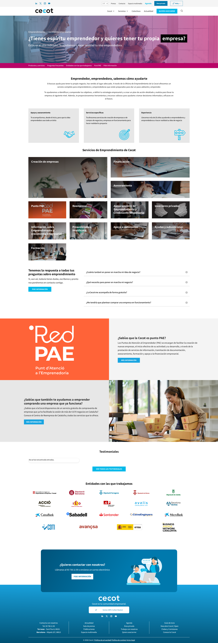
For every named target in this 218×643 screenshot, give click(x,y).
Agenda (148, 3)
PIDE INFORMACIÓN (40, 289)
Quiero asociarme (129, 632)
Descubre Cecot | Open (169, 626)
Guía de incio (169, 623)
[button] (111, 11)
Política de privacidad (102, 640)
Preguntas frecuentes (55, 66)
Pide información (110, 66)
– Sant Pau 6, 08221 (48, 629)
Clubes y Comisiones (169, 629)
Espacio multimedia (135, 3)
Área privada (129, 626)
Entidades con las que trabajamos (79, 66)
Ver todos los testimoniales (109, 469)
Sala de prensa (89, 626)
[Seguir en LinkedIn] (102, 616)
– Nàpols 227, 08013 (49, 632)
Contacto (122, 3)
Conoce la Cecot (169, 632)
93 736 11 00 (50, 626)
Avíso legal (131, 640)
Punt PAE (97, 66)
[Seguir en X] (107, 616)
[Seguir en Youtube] (116, 616)
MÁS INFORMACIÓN (128, 360)
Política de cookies (119, 640)
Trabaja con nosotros (129, 629)
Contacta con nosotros (49, 623)
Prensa (113, 3)
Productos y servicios (36, 66)
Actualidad (89, 623)
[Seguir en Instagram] (111, 616)
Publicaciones (89, 629)
